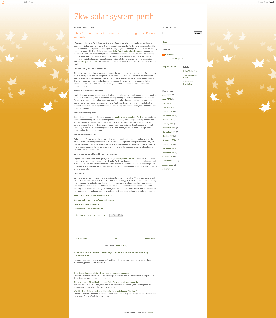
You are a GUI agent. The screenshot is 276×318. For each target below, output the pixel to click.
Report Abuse (169, 66)
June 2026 (166, 95)
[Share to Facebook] (119, 215)
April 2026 (166, 99)
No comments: (99, 215)
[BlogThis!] (113, 215)
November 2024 (169, 132)
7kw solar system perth (114, 16)
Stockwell (169, 55)
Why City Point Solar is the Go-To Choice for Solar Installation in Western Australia (108, 291)
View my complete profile (172, 58)
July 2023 (166, 169)
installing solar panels (88, 61)
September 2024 (169, 140)
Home (116, 239)
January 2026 (168, 111)
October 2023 (168, 156)
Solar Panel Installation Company (128, 51)
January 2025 (168, 124)
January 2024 (168, 144)
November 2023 (169, 152)
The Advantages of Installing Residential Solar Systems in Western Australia (106, 282)
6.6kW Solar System (192, 71)
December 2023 (169, 148)
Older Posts (150, 239)
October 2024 (168, 136)
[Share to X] (116, 215)
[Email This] (110, 215)
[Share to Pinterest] (121, 215)
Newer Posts (81, 239)
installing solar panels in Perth (127, 117)
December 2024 (169, 128)
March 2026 (167, 103)
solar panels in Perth (125, 158)
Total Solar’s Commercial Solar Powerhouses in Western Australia (101, 273)
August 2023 (167, 165)
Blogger (150, 312)
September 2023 (169, 161)
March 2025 (167, 120)
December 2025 (169, 115)
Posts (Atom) (121, 245)
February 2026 (168, 107)
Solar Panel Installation (188, 83)
